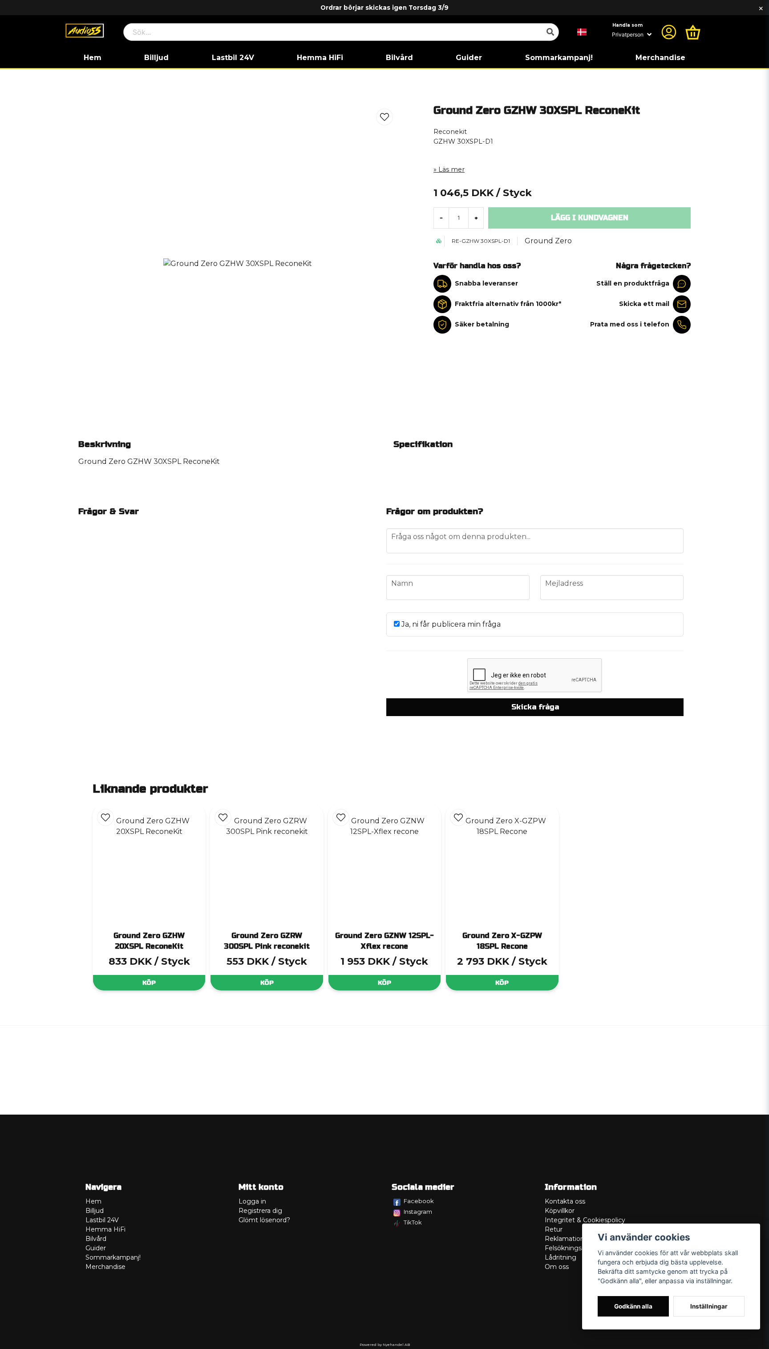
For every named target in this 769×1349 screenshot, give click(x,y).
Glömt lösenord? (264, 1220)
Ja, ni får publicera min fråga (450, 624)
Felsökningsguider (573, 1248)
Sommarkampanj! (559, 57)
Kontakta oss (565, 1201)
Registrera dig (260, 1211)
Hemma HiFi (320, 57)
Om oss (557, 1267)
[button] (582, 32)
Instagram (418, 1211)
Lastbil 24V (233, 57)
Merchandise (660, 57)
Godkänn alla (633, 1306)
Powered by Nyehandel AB (385, 1344)
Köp (149, 983)
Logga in (252, 1201)
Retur (554, 1229)
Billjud (156, 57)
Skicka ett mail (644, 304)
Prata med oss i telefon (629, 324)
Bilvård (399, 57)
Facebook (419, 1200)
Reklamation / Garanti (578, 1239)
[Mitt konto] (669, 32)
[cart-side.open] (693, 32)
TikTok (413, 1222)
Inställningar (709, 1306)
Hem (92, 57)
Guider (469, 57)
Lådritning (560, 1257)
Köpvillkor (560, 1211)
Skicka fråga (535, 707)
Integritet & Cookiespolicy (585, 1220)
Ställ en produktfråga (632, 283)
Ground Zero (548, 241)
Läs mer (451, 169)
